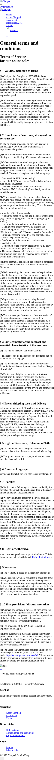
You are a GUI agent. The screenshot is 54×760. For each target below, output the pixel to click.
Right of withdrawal (41, 557)
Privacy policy (13, 750)
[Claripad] (5, 1)
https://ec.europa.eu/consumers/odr (22, 655)
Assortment (11, 20)
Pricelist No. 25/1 (14, 22)
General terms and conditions (20, 732)
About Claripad (13, 17)
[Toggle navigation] (1, 4)
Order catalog (6, 6)
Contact (9, 25)
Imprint (9, 747)
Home (9, 14)
